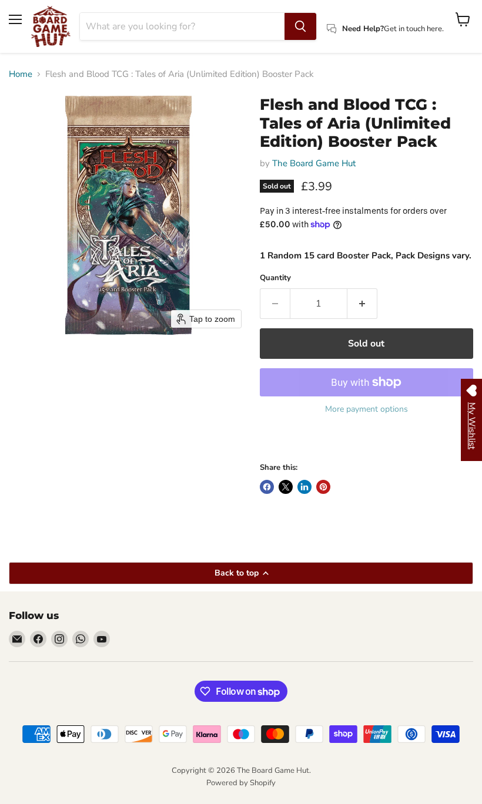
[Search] (300, 26)
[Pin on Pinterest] (323, 487)
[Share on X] (286, 487)
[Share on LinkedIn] (304, 487)
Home (20, 74)
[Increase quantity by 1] (362, 303)
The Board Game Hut (314, 163)
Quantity (275, 278)
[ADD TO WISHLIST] (271, 441)
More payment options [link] (366, 409)
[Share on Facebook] (267, 487)
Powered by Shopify (241, 783)
